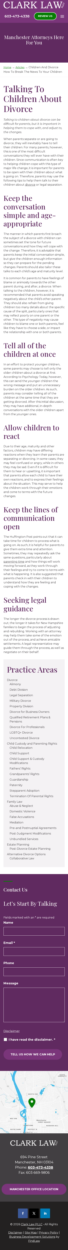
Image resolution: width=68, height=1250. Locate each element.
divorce (30, 184)
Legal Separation (21, 695)
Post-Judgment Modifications (30, 833)
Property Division (21, 706)
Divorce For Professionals (27, 727)
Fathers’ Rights (20, 768)
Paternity (16, 785)
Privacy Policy (48, 1232)
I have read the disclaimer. (32, 1039)
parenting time (13, 561)
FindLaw (34, 1241)
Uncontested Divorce (24, 738)
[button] (62, 16)
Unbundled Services (24, 839)
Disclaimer (11, 1031)
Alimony (15, 684)
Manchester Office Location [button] (34, 1189)
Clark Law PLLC (31, 1224)
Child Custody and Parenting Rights (32, 743)
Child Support (19, 753)
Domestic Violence (22, 811)
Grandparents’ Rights (24, 774)
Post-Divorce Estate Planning (30, 848)
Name (8, 923)
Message (10, 983)
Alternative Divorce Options (26, 854)
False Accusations (22, 817)
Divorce (12, 680)
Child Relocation (21, 747)
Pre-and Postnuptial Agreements (33, 828)
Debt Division (19, 689)
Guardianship (19, 779)
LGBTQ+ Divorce (21, 732)
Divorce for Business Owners (29, 711)
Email (9, 943)
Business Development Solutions (32, 1236)
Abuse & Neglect (21, 806)
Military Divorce (20, 700)
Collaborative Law (22, 858)
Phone (8, 963)
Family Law (14, 801)
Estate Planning (18, 844)
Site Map (31, 1232)
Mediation (16, 822)
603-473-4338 (17, 16)
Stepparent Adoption (24, 790)
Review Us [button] (45, 16)
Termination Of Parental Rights (31, 796)
